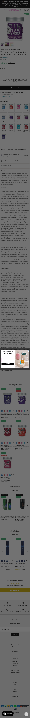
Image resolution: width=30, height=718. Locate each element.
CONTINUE (8, 363)
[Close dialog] (28, 351)
